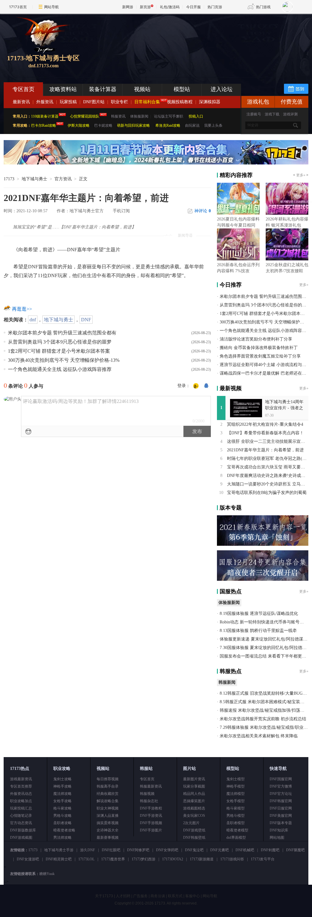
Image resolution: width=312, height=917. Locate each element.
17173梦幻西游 (143, 859)
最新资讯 (21, 102)
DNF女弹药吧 (167, 850)
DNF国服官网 (281, 779)
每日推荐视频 (108, 779)
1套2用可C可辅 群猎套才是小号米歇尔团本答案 (59, 351)
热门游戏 (263, 7)
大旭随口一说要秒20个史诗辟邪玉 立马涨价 (268, 484)
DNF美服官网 (281, 815)
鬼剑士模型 (235, 779)
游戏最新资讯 (21, 779)
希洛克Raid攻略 (167, 125)
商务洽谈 (158, 896)
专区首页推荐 (21, 786)
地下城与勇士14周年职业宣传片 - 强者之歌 (284, 408)
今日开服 (193, 7)
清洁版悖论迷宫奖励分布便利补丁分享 (256, 339)
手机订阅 (121, 211)
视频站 (142, 89)
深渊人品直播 (108, 815)
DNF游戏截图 (21, 837)
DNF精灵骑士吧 (59, 859)
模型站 (182, 89)
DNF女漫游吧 (28, 859)
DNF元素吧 (219, 850)
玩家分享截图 (194, 786)
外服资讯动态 (21, 794)
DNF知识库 (279, 830)
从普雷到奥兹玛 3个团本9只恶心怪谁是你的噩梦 (60, 341)
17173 (9, 179)
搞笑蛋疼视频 (108, 823)
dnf (33, 319)
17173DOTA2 (172, 859)
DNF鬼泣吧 (194, 850)
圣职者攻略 (62, 823)
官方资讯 (63, 179)
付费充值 (292, 102)
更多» (300, 175)
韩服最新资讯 (151, 786)
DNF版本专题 (281, 823)
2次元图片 (191, 823)
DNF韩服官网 (281, 801)
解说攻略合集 (108, 801)
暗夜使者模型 (237, 830)
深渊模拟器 (209, 102)
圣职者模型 (235, 823)
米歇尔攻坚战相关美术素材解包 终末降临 (259, 736)
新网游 (127, 7)
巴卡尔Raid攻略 (43, 125)
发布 (197, 431)
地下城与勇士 (34, 179)
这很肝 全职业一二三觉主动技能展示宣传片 (268, 441)
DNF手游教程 (151, 808)
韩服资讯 (118, 116)
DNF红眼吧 (111, 850)
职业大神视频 (108, 808)
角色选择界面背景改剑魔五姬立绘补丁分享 (260, 356)
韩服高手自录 (108, 786)
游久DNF (87, 850)
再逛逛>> (22, 309)
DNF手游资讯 (151, 815)
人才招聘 (123, 896)
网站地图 (277, 837)
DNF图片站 (94, 102)
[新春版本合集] (156, 163)
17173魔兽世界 (113, 859)
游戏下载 (272, 114)
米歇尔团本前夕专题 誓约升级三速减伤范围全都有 (62, 332)
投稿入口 (196, 116)
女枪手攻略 (62, 801)
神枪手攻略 (62, 786)
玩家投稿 (68, 102)
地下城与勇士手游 (58, 850)
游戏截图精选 (194, 808)
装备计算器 (102, 89)
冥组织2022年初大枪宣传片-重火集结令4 (265, 424)
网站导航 (51, 7)
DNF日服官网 (281, 808)
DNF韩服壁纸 (194, 837)
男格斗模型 (235, 815)
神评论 (202, 211)
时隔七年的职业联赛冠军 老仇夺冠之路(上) (267, 458)
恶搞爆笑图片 (194, 801)
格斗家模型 (235, 808)
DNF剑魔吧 (270, 850)
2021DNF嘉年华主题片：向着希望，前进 (265, 450)
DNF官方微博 (281, 786)
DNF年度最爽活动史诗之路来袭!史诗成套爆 (268, 475)
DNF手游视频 (151, 823)
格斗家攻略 (62, 808)
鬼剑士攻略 (62, 779)
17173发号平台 (263, 859)
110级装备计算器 (44, 116)
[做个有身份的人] (195, 386)
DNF (86, 319)
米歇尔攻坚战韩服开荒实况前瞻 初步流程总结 (263, 719)
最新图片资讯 (194, 779)
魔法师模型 (235, 794)
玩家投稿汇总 (21, 808)
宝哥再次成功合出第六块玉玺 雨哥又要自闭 (268, 467)
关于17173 (104, 896)
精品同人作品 (194, 794)
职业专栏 (119, 102)
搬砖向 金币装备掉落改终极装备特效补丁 (259, 347)
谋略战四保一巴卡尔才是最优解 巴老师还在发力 (265, 373)
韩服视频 (147, 794)
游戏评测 (290, 114)
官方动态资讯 (21, 823)
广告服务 (140, 896)
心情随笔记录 (21, 815)
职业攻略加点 (21, 801)
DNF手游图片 (151, 830)
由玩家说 (192, 125)
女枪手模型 (235, 801)
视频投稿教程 (180, 102)
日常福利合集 (147, 102)
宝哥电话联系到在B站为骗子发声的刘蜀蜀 (267, 492)
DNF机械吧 (245, 850)
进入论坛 (221, 89)
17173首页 (18, 7)
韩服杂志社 (149, 801)
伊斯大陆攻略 (79, 125)
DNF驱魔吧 (295, 850)
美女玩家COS (194, 815)
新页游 (145, 7)
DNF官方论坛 (281, 794)
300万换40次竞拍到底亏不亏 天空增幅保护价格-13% (63, 360)
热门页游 (214, 7)
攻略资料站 (63, 89)
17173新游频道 (202, 859)
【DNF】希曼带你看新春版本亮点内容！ (265, 433)
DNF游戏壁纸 (194, 830)
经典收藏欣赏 (108, 794)
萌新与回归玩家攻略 (133, 125)
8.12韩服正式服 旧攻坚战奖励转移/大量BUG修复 (265, 693)
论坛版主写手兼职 (168, 116)
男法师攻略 (62, 837)
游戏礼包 (258, 102)
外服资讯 (44, 102)
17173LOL (86, 859)
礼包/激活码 (169, 7)
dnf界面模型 (236, 837)
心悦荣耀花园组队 (84, 116)
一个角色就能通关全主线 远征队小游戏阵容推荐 (60, 369)
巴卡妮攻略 (103, 125)
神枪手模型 (235, 786)
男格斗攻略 (62, 815)
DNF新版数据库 (23, 830)
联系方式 (175, 896)
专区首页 (23, 89)
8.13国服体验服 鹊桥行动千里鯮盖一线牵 (258, 630)
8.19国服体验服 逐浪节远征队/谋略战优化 (259, 613)
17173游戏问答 (232, 859)
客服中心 (192, 896)
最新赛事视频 (108, 837)
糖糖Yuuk (47, 874)
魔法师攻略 (62, 794)
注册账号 (253, 114)
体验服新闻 (139, 116)
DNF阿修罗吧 (138, 850)
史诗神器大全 (108, 830)
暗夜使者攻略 (64, 830)
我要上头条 (213, 125)
